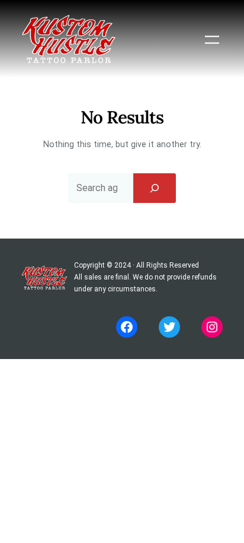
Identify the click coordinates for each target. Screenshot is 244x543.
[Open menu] (212, 39)
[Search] (154, 188)
